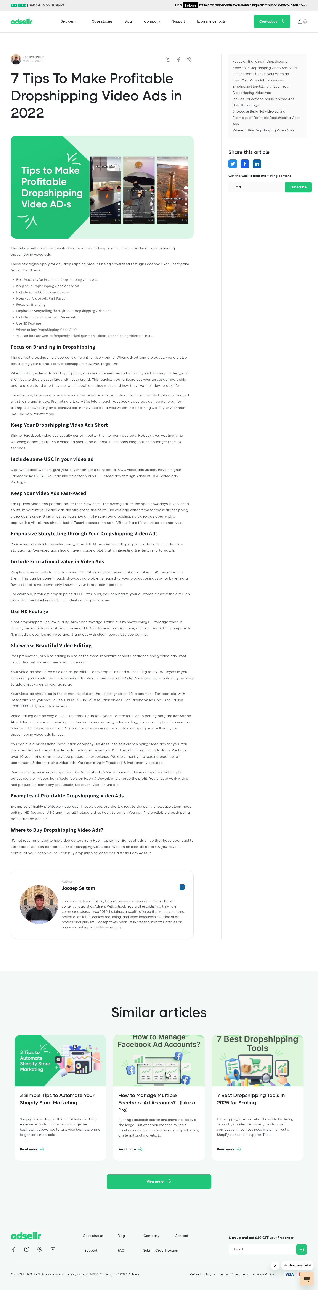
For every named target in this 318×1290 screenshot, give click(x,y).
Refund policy (200, 1274)
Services (67, 21)
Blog (121, 1236)
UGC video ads (131, 470)
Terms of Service (232, 1274)
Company (151, 1236)
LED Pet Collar (89, 594)
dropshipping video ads (157, 656)
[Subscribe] (301, 1249)
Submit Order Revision (160, 1250)
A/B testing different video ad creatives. (149, 523)
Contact (181, 1236)
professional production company (118, 728)
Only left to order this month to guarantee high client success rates (240, 5)
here (148, 336)
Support (91, 1250)
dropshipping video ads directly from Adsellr (112, 853)
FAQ (121, 1250)
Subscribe (298, 187)
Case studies (93, 1236)
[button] (70, 21)
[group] (60, 1098)
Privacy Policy (263, 1274)
